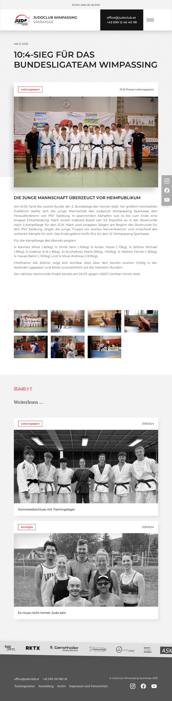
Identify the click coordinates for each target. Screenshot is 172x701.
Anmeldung (46, 686)
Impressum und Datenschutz (88, 686)
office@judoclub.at (121, 18)
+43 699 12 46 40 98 (122, 22)
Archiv (61, 686)
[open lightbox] (31, 321)
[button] (150, 20)
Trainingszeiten (24, 686)
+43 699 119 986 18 (55, 679)
